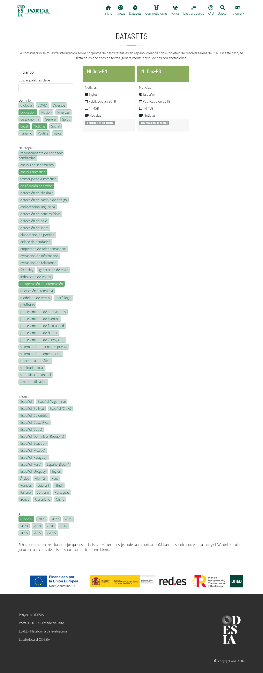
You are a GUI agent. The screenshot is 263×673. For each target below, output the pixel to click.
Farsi (55, 478)
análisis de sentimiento (37, 165)
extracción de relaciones (38, 263)
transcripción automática (38, 179)
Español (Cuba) (31, 429)
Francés (26, 485)
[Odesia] (36, 10)
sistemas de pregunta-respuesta (43, 347)
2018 (50, 526)
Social (55, 126)
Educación (28, 112)
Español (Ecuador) (33, 443)
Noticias (39, 126)
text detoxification (33, 381)
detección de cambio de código (43, 200)
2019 (37, 526)
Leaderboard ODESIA (34, 639)
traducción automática (36, 291)
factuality (26, 270)
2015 (37, 533)
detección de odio (33, 221)
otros (57, 133)
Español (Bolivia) (32, 408)
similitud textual (32, 368)
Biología (26, 105)
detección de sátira (34, 228)
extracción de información (39, 256)
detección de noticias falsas (40, 214)
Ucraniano (42, 499)
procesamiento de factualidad (42, 326)
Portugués (62, 492)
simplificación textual (35, 374)
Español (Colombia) (34, 415)
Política (43, 133)
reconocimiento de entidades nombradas (40, 155)
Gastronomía (29, 119)
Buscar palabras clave (34, 80)
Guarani (43, 485)
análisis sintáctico (32, 172)
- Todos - (26, 519)
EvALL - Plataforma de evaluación (43, 631)
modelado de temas (35, 298)
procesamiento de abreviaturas (43, 312)
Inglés (56, 471)
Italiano (25, 492)
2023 (42, 519)
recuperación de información (41, 284)
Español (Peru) (30, 464)
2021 (68, 519)
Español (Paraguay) (33, 457)
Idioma (23, 396)
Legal (24, 126)
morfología (63, 298)
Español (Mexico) (32, 450)
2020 (24, 526)
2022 (55, 519)
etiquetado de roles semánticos (43, 249)
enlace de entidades (35, 242)
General (51, 119)
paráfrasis (27, 305)
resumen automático (35, 361)
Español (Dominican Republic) (42, 436)
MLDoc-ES (151, 71)
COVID (42, 105)
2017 (63, 526)
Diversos (59, 105)
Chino (60, 499)
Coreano (43, 492)
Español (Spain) (58, 464)
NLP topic (25, 148)
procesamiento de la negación (42, 340)
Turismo (26, 133)
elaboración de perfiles (37, 235)
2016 (24, 533)
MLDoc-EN (97, 71)
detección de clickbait (36, 193)
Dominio (24, 100)
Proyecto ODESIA (31, 615)
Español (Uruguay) (33, 471)
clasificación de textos (36, 186)
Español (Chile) (60, 408)
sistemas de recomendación (40, 354)
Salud (66, 119)
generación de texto (53, 270)
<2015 (51, 533)
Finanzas (63, 112)
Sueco (24, 499)
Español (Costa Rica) (34, 422)
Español (26, 401)
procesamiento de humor (39, 333)
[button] (238, 10)
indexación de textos (35, 277)
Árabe (24, 478)
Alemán (40, 478)
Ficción (46, 112)
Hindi (59, 485)
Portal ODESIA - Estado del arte (41, 623)
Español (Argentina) (52, 401)
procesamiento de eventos (39, 319)
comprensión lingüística (37, 207)
